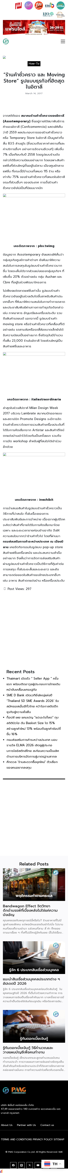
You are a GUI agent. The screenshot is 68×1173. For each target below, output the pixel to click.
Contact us (47, 1126)
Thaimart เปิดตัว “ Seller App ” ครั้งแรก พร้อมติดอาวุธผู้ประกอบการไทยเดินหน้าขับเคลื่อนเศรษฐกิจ (33, 685)
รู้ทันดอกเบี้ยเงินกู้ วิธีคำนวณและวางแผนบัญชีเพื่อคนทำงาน (28, 1051)
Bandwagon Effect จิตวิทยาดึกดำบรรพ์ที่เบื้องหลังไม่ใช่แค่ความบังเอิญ (30, 911)
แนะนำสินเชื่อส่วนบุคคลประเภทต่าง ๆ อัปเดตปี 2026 (31, 982)
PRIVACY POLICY (43, 1140)
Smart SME (20, 42)
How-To (34, 65)
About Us (7, 1126)
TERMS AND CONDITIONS (16, 1140)
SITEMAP (59, 1140)
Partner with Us (26, 1126)
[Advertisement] (34, 630)
